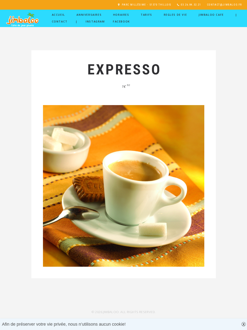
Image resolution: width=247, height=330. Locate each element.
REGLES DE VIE (175, 14)
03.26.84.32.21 (191, 4)
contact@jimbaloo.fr (224, 4)
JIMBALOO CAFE (211, 14)
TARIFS (146, 14)
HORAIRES (121, 14)
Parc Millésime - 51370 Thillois (146, 4)
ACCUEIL (58, 14)
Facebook (121, 21)
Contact (60, 21)
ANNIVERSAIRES (89, 14)
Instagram (95, 21)
